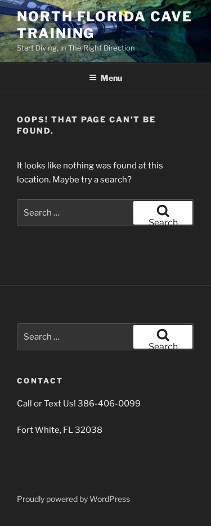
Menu (111, 78)
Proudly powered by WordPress (73, 499)
